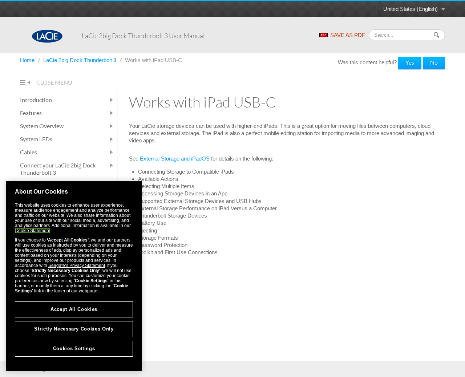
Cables (28, 152)
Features (31, 112)
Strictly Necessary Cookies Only (73, 329)
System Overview (42, 125)
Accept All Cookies (73, 309)
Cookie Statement (32, 230)
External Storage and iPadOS (175, 158)
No (434, 62)
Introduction (36, 99)
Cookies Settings (74, 348)
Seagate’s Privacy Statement (76, 265)
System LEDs (36, 138)
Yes (409, 62)
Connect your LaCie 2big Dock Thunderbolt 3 (58, 169)
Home (28, 60)
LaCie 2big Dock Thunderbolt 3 (80, 60)
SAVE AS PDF (347, 35)
